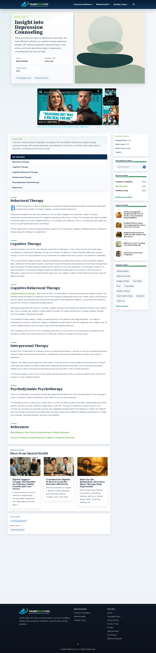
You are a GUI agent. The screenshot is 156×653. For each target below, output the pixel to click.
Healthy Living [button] (120, 4)
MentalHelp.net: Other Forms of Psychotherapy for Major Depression (40, 432)
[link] (41, 92)
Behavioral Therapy (20, 162)
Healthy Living (131, 190)
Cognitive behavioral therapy (23, 293)
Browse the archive (124, 197)
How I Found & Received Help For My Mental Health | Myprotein (69, 92)
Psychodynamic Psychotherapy (25, 182)
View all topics (122, 306)
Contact (110, 627)
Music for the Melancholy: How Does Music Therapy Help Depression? (92, 483)
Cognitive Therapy (20, 167)
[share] (98, 91)
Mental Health (21, 17)
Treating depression (23, 78)
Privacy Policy (113, 620)
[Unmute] (106, 95)
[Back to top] (78, 644)
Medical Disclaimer (114, 639)
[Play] (104, 95)
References (17, 187)
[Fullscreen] (116, 95)
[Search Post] (144, 167)
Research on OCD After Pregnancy (133, 254)
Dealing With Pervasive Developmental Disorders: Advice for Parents (135, 225)
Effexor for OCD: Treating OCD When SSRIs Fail (134, 244)
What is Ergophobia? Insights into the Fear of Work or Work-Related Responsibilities (133, 215)
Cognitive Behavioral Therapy (25, 172)
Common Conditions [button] (83, 4)
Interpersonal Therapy (22, 177)
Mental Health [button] (102, 4)
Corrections (112, 635)
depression (45, 206)
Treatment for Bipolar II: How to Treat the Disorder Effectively (58, 482)
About (109, 613)
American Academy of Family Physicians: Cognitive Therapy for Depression (43, 437)
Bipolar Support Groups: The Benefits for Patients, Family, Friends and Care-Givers (24, 484)
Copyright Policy (113, 616)
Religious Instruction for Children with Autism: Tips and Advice (135, 235)
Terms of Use (112, 624)
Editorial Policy (113, 631)
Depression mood (41, 78)
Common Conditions (131, 182)
